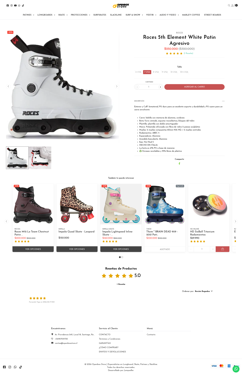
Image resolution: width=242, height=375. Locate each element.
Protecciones (79, 15)
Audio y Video (168, 15)
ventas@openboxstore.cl (66, 343)
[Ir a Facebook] (8, 6)
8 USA (156, 72)
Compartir (179, 159)
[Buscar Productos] (229, 6)
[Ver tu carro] (235, 6)
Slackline (116, 15)
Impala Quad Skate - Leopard (76, 232)
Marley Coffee (191, 15)
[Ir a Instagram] (12, 6)
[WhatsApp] (19, 6)
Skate (61, 15)
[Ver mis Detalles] (232, 6)
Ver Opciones (33, 249)
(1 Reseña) (188, 53)
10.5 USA (184, 72)
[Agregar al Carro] (222, 249)
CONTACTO (104, 335)
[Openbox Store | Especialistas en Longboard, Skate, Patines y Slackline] (121, 5)
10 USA (174, 72)
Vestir (150, 15)
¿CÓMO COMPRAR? (108, 348)
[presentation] (8, 86)
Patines (27, 15)
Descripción (139, 101)
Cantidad (149, 82)
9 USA (165, 72)
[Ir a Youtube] (15, 6)
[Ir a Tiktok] (23, 6)
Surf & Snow (133, 15)
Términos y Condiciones (109, 339)
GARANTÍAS (105, 343)
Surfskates (99, 15)
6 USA (138, 72)
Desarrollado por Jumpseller (120, 370)
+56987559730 (61, 339)
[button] (120, 257)
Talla (179, 67)
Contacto (151, 335)
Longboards (44, 15)
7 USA (147, 72)
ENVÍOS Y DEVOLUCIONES (112, 352)
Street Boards (212, 15)
